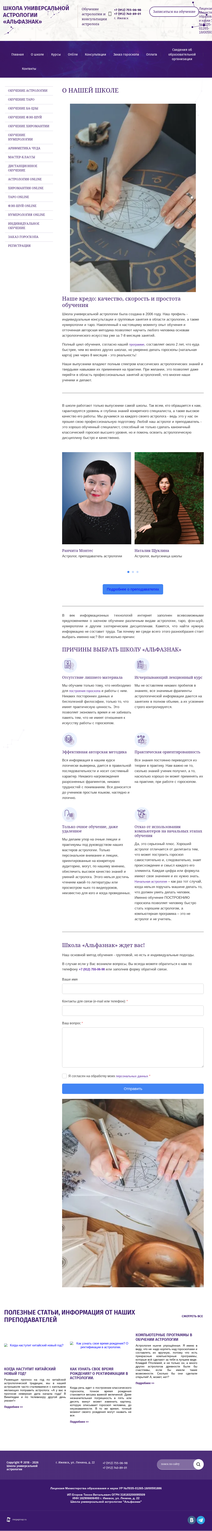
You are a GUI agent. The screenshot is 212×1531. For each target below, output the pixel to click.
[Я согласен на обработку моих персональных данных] (64, 1076)
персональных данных (132, 1076)
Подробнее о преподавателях (133, 589)
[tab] (128, 572)
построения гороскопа (84, 691)
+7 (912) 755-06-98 (127, 10)
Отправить (133, 1089)
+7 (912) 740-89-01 (127, 14)
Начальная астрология (151, 881)
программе (136, 344)
